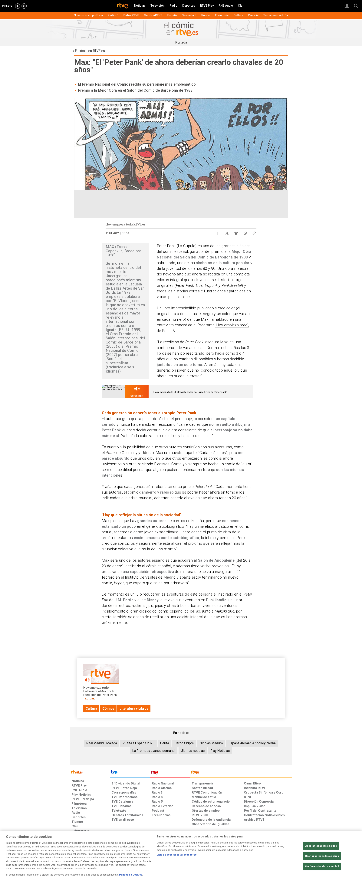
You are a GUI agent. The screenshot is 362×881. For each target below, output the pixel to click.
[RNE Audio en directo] (24, 6)
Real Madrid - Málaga (101, 743)
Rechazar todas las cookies (322, 856)
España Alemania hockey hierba (252, 743)
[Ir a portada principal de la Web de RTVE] (90, 772)
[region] (181, 856)
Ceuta (164, 743)
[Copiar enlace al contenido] (254, 232)
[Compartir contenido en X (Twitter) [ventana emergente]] (227, 232)
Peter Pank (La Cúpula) (177, 246)
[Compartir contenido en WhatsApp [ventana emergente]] (245, 232)
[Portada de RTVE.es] (123, 6)
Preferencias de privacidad (322, 866)
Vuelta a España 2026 (138, 743)
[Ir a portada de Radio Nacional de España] (170, 773)
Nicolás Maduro (211, 743)
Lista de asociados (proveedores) (177, 854)
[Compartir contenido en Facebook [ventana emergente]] (217, 232)
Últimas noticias (193, 751)
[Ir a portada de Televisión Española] (130, 773)
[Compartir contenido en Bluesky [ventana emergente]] (236, 232)
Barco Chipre (184, 743)
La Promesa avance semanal (153, 751)
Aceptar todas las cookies (321, 845)
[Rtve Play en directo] (18, 6)
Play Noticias (220, 751)
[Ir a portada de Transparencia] (241, 773)
